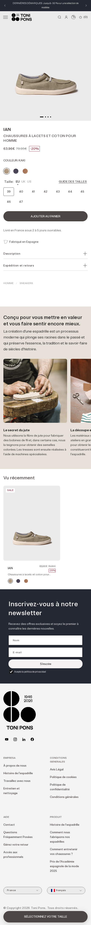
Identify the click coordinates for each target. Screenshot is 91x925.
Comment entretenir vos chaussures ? (63, 851)
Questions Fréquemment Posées (18, 835)
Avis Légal (56, 769)
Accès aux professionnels (13, 854)
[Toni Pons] (22, 17)
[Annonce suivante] (86, 5)
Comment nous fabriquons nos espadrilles (60, 837)
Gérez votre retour (15, 844)
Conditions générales (64, 797)
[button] (5, 17)
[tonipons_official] (15, 739)
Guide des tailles (73, 181)
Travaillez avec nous (16, 781)
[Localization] (73, 17)
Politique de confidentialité (60, 787)
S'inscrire (45, 664)
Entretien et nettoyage (11, 791)
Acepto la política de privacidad (30, 671)
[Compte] (66, 17)
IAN (10, 568)
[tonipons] (24, 739)
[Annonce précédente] (5, 5)
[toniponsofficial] (32, 739)
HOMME (8, 283)
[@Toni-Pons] (6, 739)
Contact (9, 825)
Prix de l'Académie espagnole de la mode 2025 (64, 866)
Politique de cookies (63, 777)
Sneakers (26, 283)
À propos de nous (14, 765)
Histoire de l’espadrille (18, 773)
